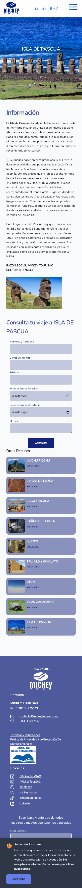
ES (36, 9)
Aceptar (18, 879)
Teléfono (15, 372)
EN (44, 9)
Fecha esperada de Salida (24, 388)
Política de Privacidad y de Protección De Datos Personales (35, 741)
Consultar (41, 443)
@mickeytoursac (30, 797)
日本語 (54, 9)
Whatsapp (26, 787)
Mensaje (14, 421)
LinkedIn (25, 803)
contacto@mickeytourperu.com (39, 716)
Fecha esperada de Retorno (25, 405)
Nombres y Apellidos (22, 341)
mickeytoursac (29, 792)
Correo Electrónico (20, 357)
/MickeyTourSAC (30, 776)
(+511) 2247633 (30, 721)
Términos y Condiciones (25, 735)
